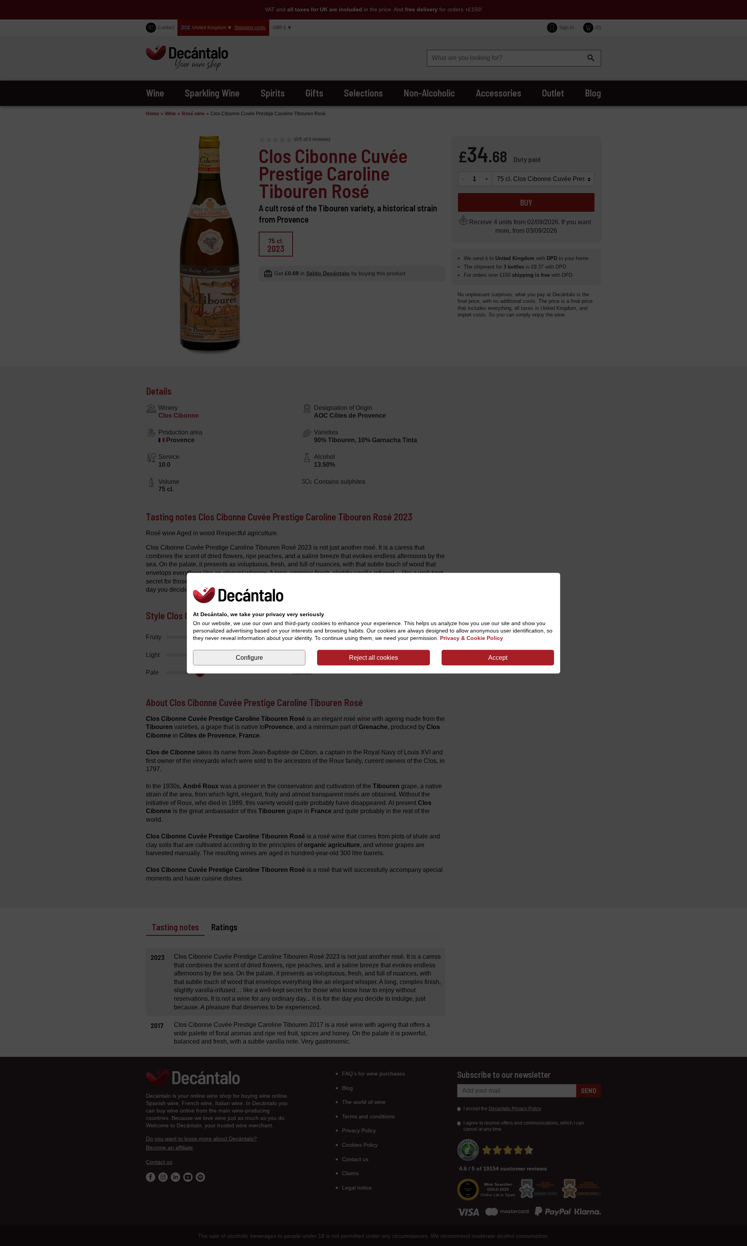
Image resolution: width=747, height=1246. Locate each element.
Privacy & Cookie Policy (471, 638)
